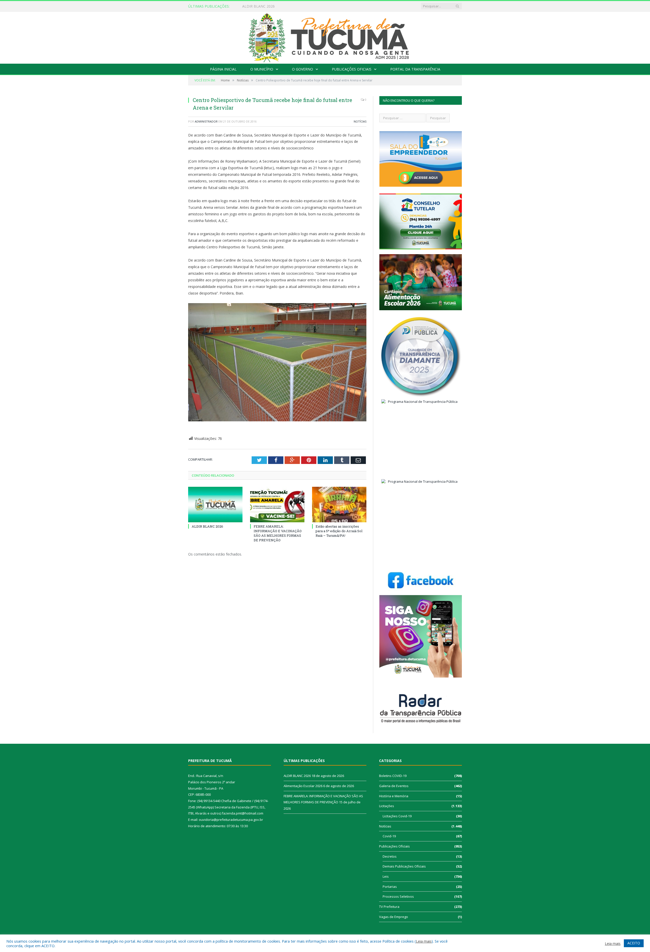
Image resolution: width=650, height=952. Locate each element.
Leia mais (424, 941)
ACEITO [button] (633, 943)
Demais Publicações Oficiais (404, 866)
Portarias (390, 886)
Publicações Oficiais (351, 69)
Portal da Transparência (415, 69)
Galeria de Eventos (394, 786)
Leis (386, 876)
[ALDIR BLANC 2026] (215, 504)
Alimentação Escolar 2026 (263, 6)
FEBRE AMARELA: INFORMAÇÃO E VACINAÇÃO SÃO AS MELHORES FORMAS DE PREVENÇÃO (278, 533)
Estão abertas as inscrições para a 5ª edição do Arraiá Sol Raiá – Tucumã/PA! (339, 531)
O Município (261, 69)
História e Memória (393, 796)
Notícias (360, 121)
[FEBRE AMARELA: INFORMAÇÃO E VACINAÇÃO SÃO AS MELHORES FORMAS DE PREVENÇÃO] (277, 504)
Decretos (390, 856)
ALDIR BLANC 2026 (207, 526)
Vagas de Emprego (393, 916)
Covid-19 (389, 836)
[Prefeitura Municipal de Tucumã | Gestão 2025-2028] (325, 36)
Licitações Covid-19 (397, 816)
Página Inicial (223, 69)
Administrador (206, 121)
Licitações (386, 806)
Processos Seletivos (398, 896)
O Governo (302, 69)
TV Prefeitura (389, 906)
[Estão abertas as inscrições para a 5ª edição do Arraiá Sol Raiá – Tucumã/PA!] (339, 504)
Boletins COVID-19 (393, 775)
